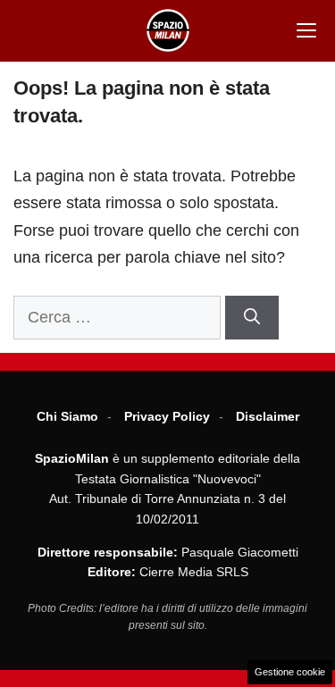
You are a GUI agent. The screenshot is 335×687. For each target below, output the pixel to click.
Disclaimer (267, 416)
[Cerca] (252, 317)
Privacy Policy (167, 416)
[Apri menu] (306, 30)
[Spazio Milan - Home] (168, 30)
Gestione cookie (290, 671)
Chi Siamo (67, 416)
